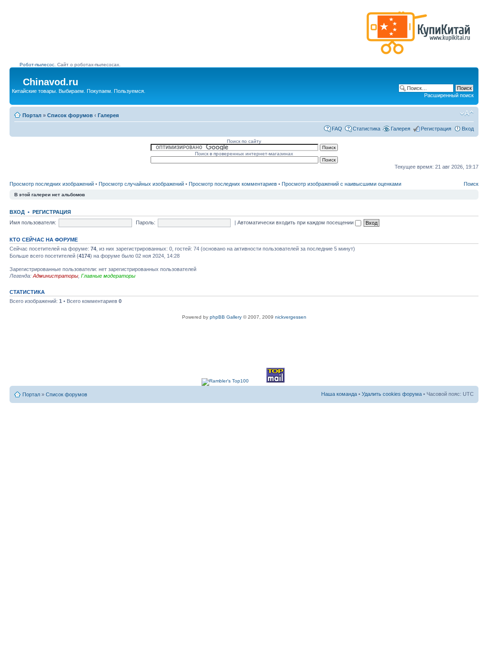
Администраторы (55, 276)
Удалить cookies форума (392, 394)
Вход (468, 128)
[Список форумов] (17, 79)
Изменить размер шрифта (467, 113)
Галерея (108, 115)
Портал (31, 115)
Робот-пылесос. (38, 64)
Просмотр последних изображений (52, 184)
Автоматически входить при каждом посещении (296, 222)
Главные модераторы (108, 276)
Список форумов (70, 115)
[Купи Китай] (418, 56)
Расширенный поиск (449, 95)
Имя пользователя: (33, 222)
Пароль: (145, 222)
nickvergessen (290, 317)
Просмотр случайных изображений (141, 184)
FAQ (337, 128)
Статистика (366, 128)
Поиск (471, 184)
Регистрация (436, 128)
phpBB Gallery (226, 317)
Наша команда (339, 394)
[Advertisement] (191, 36)
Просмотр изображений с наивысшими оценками (341, 184)
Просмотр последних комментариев (233, 184)
